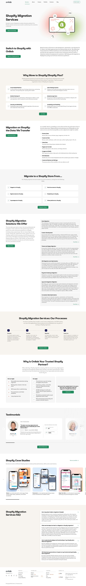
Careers (39, 2)
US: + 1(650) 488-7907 (69, 574)
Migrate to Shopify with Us (13, 56)
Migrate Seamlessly (12, 30)
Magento (32, 572)
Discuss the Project (12, 135)
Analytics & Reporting (21, 577)
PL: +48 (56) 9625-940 (69, 579)
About (33, 2)
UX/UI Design (20, 576)
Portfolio (45, 2)
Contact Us (68, 391)
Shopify (32, 574)
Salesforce (20, 574)
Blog (58, 2)
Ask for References (43, 446)
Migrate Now (10, 245)
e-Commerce (20, 572)
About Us (47, 572)
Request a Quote (43, 207)
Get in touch (76, 2)
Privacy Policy (48, 577)
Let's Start (43, 113)
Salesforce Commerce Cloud (34, 576)
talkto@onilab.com (9, 573)
